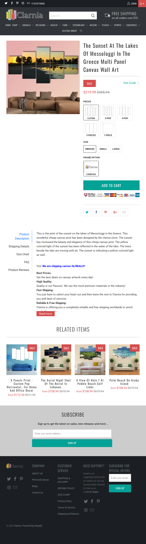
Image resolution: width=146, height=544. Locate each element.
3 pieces (91, 135)
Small (103, 149)
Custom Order (69, 30)
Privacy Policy (65, 501)
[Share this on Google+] (115, 212)
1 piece (108, 135)
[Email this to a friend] (124, 212)
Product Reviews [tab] (18, 270)
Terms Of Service (66, 507)
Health (54, 25)
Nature (94, 25)
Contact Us (37, 492)
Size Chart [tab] (22, 254)
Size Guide (130, 82)
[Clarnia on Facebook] (11, 3)
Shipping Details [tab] (19, 246)
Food (65, 25)
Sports (118, 25)
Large (115, 149)
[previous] (10, 77)
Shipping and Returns (68, 513)
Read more (45, 313)
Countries (132, 25)
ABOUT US (37, 473)
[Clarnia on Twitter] (5, 3)
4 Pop (125, 118)
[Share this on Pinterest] (106, 212)
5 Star (91, 118)
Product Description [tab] (22, 236)
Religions (41, 25)
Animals (27, 25)
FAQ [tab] (26, 262)
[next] (76, 77)
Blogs (35, 486)
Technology (79, 25)
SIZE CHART (64, 494)
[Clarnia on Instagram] (22, 3)
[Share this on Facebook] (96, 212)
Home (8, 25)
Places (106, 25)
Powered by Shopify (32, 525)
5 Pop (108, 118)
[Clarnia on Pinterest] (17, 3)
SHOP (15, 25)
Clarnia (17, 525)
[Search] (81, 31)
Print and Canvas (40, 479)
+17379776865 (38, 3)
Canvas (91, 174)
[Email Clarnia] (28, 3)
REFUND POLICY (66, 488)
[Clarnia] (26, 14)
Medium (89, 149)
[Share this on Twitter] (87, 212)
